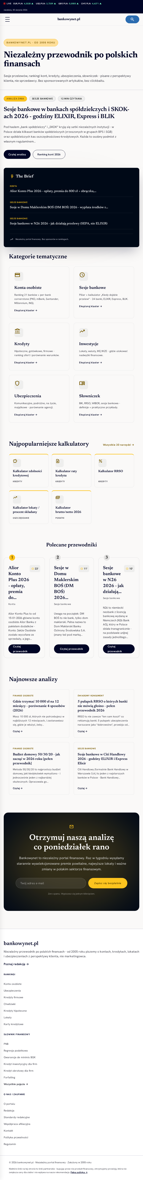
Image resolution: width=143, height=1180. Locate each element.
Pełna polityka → (79, 1172)
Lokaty (8, 1017)
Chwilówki (9, 1004)
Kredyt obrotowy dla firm (19, 1070)
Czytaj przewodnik (20, 649)
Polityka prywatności (16, 1137)
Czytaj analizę (17, 154)
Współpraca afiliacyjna (17, 1124)
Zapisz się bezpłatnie (107, 883)
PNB (6, 1044)
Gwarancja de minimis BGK (20, 1057)
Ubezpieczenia (12, 990)
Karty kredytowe (13, 1024)
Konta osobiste (13, 984)
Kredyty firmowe (13, 997)
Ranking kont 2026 (49, 154)
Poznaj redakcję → (16, 964)
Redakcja (9, 1110)
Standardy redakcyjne (17, 1117)
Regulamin (10, 1144)
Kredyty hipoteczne (15, 1010)
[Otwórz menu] (7, 19)
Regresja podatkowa (16, 1050)
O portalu (9, 1104)
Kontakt (8, 1130)
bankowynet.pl (69, 19)
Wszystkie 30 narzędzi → (118, 444)
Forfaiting (9, 1077)
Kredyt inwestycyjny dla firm (20, 1064)
